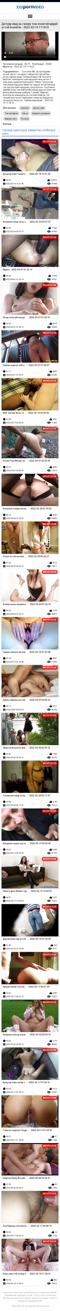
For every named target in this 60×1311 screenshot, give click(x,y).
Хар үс (25, 113)
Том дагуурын (11, 113)
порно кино (16, 1306)
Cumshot (25, 108)
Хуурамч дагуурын (41, 113)
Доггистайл (38, 108)
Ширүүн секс (11, 119)
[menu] (30, 16)
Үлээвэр (25, 119)
